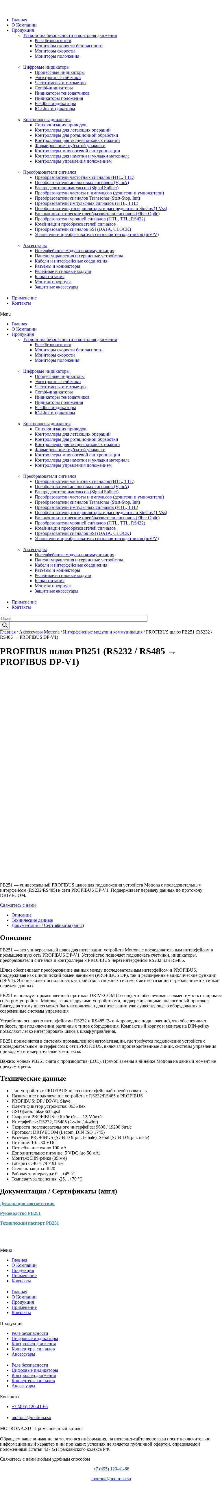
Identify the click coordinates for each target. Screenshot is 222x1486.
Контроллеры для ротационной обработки (76, 135)
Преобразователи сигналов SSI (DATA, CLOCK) (83, 229)
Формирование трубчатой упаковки (70, 145)
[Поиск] (5, 625)
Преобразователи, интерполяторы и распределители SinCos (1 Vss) (101, 208)
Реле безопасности (53, 40)
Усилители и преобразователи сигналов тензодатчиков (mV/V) (97, 234)
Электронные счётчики (58, 77)
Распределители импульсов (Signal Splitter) (77, 187)
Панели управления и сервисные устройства (79, 255)
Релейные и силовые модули (63, 271)
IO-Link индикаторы (55, 108)
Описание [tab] (22, 914)
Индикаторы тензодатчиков (62, 93)
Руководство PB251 (20, 1213)
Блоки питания (49, 276)
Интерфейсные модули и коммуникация (74, 250)
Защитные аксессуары (56, 286)
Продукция (23, 30)
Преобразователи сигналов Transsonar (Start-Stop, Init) (87, 198)
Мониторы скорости (55, 50)
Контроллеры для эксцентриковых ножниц (77, 140)
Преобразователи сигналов (50, 172)
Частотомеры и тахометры (60, 82)
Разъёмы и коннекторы (57, 266)
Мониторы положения (57, 56)
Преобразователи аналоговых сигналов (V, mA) (82, 182)
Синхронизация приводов (60, 124)
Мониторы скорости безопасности (69, 45)
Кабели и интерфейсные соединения (71, 260)
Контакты (21, 303)
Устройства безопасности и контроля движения (70, 35)
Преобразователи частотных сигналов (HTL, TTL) (84, 177)
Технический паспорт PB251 (29, 1223)
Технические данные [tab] (32, 920)
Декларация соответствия (27, 1203)
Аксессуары (35, 245)
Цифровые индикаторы (46, 67)
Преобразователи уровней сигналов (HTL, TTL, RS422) (90, 218)
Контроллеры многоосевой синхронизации (77, 150)
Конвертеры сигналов (33, 1348)
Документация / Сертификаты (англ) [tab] (48, 925)
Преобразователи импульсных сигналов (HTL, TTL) (86, 203)
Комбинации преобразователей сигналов (75, 224)
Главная (19, 19)
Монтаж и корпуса (53, 281)
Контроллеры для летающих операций (73, 130)
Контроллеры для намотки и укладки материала (82, 155)
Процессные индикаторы (60, 72)
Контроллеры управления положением (73, 161)
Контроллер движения (34, 1343)
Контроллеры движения (47, 119)
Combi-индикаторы (54, 87)
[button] (111, 314)
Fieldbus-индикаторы (55, 103)
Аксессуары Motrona (39, 631)
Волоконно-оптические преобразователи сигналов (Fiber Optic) (97, 213)
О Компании (24, 25)
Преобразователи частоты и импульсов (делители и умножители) (99, 192)
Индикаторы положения (59, 98)
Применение (24, 297)
